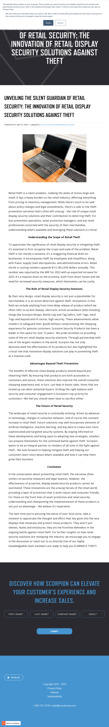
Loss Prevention (47, 124)
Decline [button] (60, 23)
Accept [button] (48, 23)
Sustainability (54, 696)
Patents (54, 692)
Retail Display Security (64, 124)
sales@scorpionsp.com (64, 705)
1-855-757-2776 (41, 705)
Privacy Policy (54, 688)
